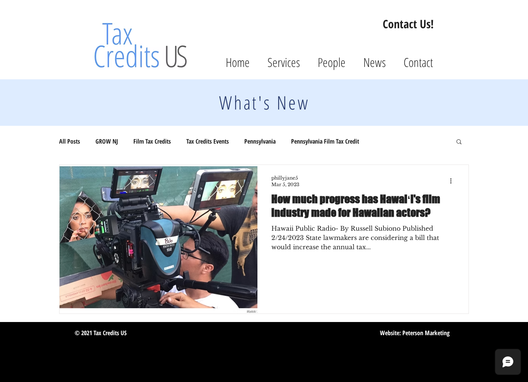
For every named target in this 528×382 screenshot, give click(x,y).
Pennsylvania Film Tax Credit (325, 141)
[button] (459, 142)
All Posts (69, 141)
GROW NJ (106, 141)
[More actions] (453, 180)
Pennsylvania (260, 141)
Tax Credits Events (207, 141)
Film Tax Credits (152, 141)
